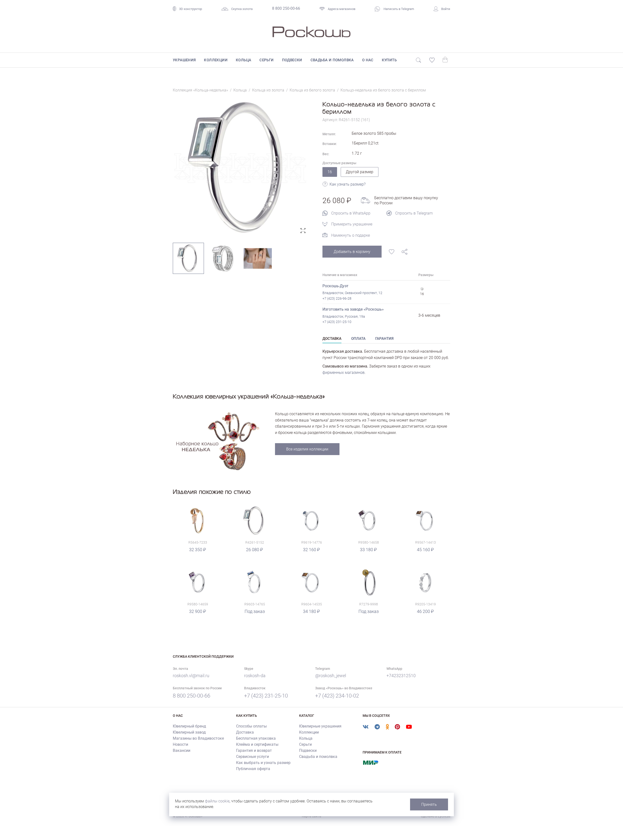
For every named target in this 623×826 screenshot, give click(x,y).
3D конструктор (190, 9)
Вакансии (181, 750)
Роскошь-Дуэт (335, 286)
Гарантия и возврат (254, 750)
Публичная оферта (253, 768)
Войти (445, 9)
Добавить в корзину (352, 251)
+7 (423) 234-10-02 (337, 696)
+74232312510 (401, 675)
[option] (240, 167)
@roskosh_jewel (330, 675)
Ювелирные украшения (320, 726)
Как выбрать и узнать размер (263, 762)
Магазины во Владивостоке (198, 738)
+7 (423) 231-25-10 (336, 322)
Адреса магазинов (341, 9)
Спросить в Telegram (414, 213)
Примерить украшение (351, 224)
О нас (368, 60)
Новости (180, 744)
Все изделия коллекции (307, 449)
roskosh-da (255, 675)
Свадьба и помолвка (332, 60)
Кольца (243, 60)
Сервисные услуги (252, 756)
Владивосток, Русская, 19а (343, 316)
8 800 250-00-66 (286, 8)
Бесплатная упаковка (256, 738)
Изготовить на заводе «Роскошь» (353, 309)
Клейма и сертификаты (257, 744)
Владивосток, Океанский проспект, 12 (352, 293)
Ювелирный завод (189, 732)
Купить (389, 60)
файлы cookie (217, 801)
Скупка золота (242, 9)
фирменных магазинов (343, 372)
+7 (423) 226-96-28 (336, 298)
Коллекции (216, 60)
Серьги (266, 60)
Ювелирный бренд (189, 726)
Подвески (292, 60)
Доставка (245, 732)
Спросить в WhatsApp (350, 213)
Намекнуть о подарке (350, 235)
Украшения (184, 60)
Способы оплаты (251, 726)
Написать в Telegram (398, 9)
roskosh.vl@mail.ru (191, 675)
